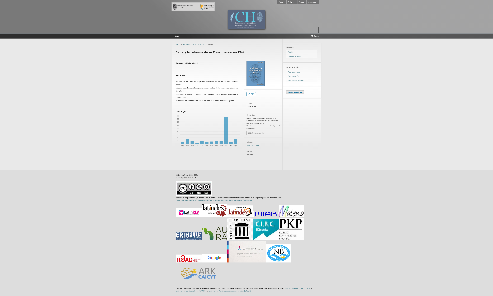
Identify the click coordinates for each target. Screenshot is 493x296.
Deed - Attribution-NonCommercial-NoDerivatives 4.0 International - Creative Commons (214, 200)
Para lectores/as (294, 72)
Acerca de (312, 2)
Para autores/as (293, 76)
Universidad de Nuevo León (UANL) (190, 291)
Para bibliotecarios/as (296, 80)
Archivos (291, 2)
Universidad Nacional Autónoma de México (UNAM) (230, 291)
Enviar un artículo (295, 92)
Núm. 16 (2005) (198, 44)
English (290, 52)
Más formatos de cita (256, 133)
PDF (252, 94)
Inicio (178, 44)
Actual (281, 2)
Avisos (301, 2)
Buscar (316, 36)
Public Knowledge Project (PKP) (297, 288)
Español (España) (295, 56)
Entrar (177, 36)
